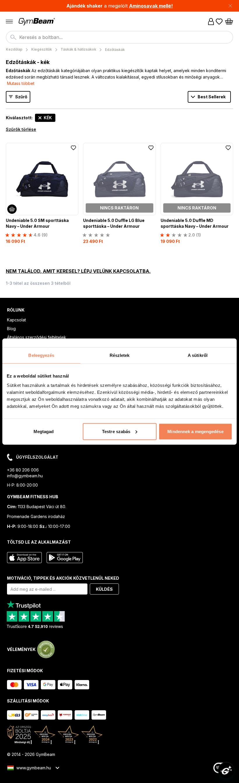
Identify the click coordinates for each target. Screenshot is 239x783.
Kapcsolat (16, 319)
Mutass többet (20, 83)
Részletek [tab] (120, 355)
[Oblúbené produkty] (219, 21)
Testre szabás (116, 431)
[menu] (9, 21)
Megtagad (44, 431)
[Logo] (37, 21)
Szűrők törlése (21, 129)
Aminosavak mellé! (151, 6)
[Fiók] (211, 21)
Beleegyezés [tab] (41, 355)
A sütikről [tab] (198, 355)
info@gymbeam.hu (25, 475)
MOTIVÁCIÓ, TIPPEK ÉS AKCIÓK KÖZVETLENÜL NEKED (63, 578)
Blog (11, 328)
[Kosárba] (12, 209)
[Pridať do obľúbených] (73, 147)
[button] (119, 6)
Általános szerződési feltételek (36, 337)
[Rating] (96, 235)
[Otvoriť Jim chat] (226, 770)
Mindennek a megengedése (195, 431)
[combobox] (119, 37)
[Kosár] (229, 22)
